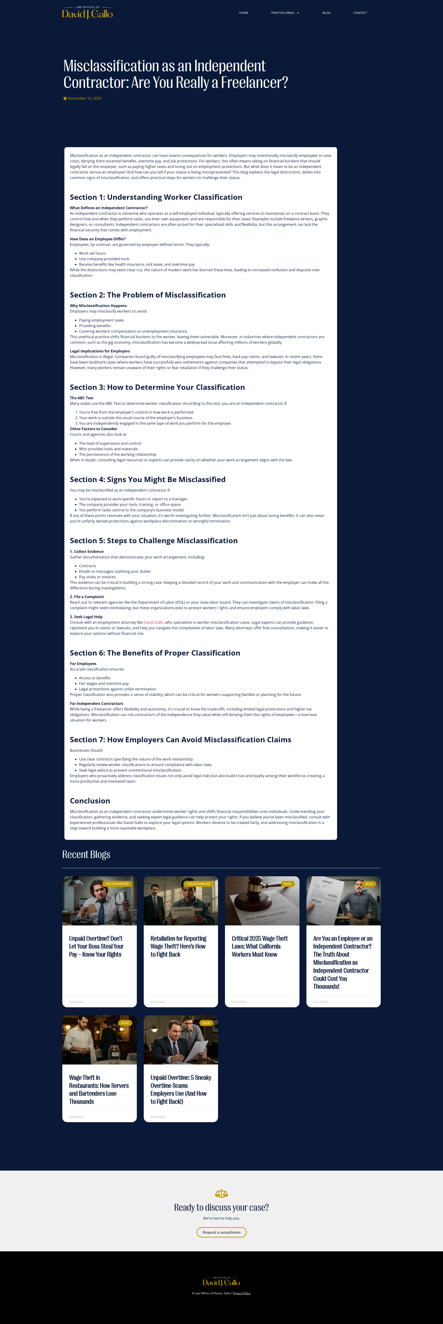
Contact (360, 13)
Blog (326, 13)
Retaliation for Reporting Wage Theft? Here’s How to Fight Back (178, 946)
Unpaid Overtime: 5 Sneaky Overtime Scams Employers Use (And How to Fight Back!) (181, 1089)
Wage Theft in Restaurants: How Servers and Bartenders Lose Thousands (99, 1089)
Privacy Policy (241, 1293)
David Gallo (153, 622)
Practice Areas (282, 13)
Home (243, 13)
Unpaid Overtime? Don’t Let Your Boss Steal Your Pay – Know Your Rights (96, 946)
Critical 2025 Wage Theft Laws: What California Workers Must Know (260, 946)
